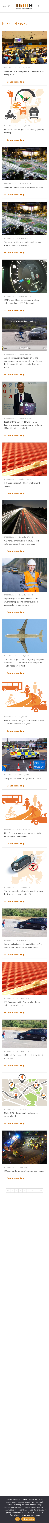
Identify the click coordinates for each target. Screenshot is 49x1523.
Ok (17, 1519)
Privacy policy (28, 1519)
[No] (45, 1509)
